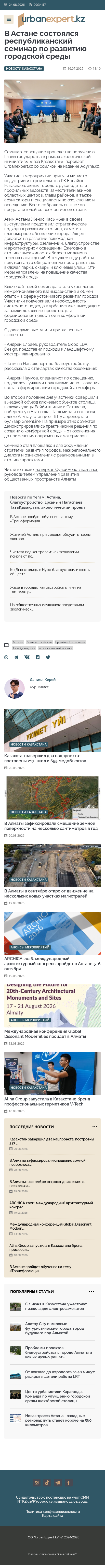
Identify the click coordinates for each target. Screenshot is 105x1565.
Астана (53, 497)
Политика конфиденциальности (52, 1512)
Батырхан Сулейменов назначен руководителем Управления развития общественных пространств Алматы (51, 474)
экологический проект (63, 507)
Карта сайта (52, 1516)
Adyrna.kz (89, 166)
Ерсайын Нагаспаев (64, 502)
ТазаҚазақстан (24, 507)
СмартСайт (66, 1554)
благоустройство (26, 502)
